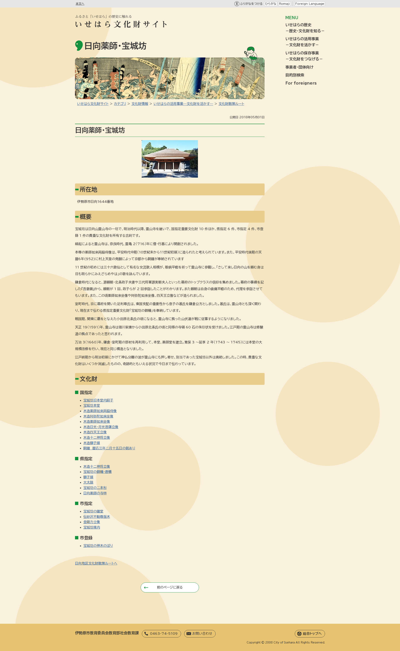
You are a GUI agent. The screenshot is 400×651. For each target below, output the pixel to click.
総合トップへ (312, 633)
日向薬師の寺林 (95, 493)
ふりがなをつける (251, 3)
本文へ (80, 3)
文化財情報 (139, 103)
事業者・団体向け (299, 67)
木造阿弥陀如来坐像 (98, 416)
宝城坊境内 (91, 527)
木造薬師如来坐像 (96, 421)
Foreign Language (309, 3)
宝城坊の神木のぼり (98, 545)
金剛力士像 (91, 522)
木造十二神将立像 (96, 437)
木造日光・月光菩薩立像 (100, 427)
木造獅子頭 (91, 443)
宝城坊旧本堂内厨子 (98, 400)
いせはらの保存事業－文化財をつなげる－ (304, 56)
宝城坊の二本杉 (95, 487)
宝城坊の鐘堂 (93, 511)
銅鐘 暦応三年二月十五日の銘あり (109, 448)
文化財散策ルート (231, 103)
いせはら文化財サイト (93, 103)
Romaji (284, 3)
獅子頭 (88, 477)
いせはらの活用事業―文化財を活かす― (183, 103)
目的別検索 (294, 75)
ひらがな (270, 3)
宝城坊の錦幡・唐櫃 (97, 471)
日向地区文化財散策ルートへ (96, 563)
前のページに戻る (170, 587)
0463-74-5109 (164, 633)
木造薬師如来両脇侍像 (100, 411)
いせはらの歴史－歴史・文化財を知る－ (305, 28)
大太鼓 (88, 482)
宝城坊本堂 (91, 405)
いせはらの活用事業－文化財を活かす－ (302, 42)
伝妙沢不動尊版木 (96, 516)
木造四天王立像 (95, 432)
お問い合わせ (202, 633)
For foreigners (301, 83)
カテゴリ (120, 103)
